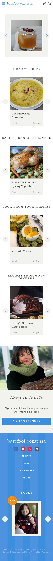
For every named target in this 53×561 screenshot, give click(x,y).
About (26, 477)
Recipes (26, 456)
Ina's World (26, 470)
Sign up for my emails (26, 421)
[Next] (46, 35)
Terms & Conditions (23, 549)
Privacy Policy (9, 549)
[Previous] (6, 35)
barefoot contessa (20, 3)
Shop (26, 463)
